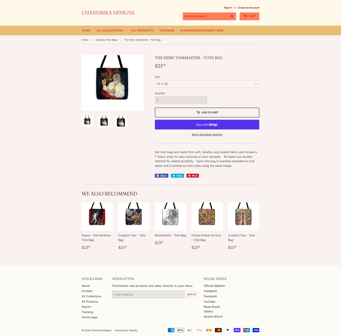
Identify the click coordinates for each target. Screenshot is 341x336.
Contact (87, 291)
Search (86, 306)
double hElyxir (213, 316)
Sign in (228, 7)
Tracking (166, 30)
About (86, 286)
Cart (252, 16)
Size (157, 76)
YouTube (209, 301)
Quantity (160, 93)
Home (86, 30)
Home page (89, 317)
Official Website (214, 286)
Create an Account (248, 7)
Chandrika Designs (108, 13)
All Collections (109, 30)
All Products (142, 30)
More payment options (207, 134)
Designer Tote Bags (106, 39)
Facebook (210, 296)
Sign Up (191, 294)
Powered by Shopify (126, 330)
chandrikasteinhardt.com (201, 30)
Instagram (210, 291)
